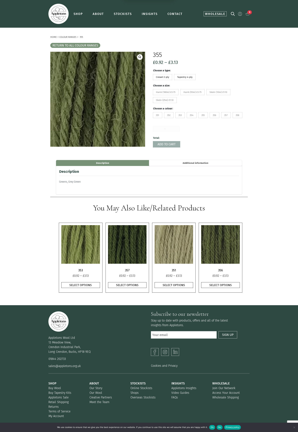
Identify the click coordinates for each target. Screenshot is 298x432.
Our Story (95, 388)
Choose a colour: (163, 108)
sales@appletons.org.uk (64, 366)
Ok (212, 427)
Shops (134, 393)
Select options (80, 285)
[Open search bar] (233, 13)
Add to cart (167, 144)
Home (53, 37)
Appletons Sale (58, 397)
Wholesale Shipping (225, 397)
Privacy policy (232, 427)
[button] (240, 14)
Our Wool (95, 393)
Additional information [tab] (195, 163)
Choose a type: (162, 70)
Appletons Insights (183, 388)
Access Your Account (226, 393)
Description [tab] (102, 163)
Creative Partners (100, 397)
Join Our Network (223, 388)
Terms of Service (59, 411)
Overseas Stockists (143, 397)
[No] (294, 427)
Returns (53, 407)
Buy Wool (54, 388)
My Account (56, 416)
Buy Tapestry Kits (59, 393)
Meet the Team (99, 402)
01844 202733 (57, 359)
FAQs (174, 397)
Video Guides (180, 393)
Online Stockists (141, 388)
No (219, 427)
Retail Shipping (58, 402)
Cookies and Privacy (164, 366)
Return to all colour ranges (75, 45)
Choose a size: (161, 85)
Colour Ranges (67, 37)
